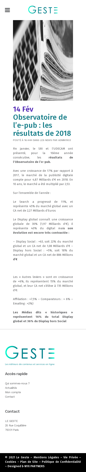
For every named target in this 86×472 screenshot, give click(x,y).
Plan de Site (29, 462)
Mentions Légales (46, 457)
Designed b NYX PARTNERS (26, 466)
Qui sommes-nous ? (17, 383)
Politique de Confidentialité (61, 462)
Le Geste (22, 457)
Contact (10, 396)
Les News (46, 140)
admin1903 (64, 140)
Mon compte (13, 392)
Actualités (11, 387)
